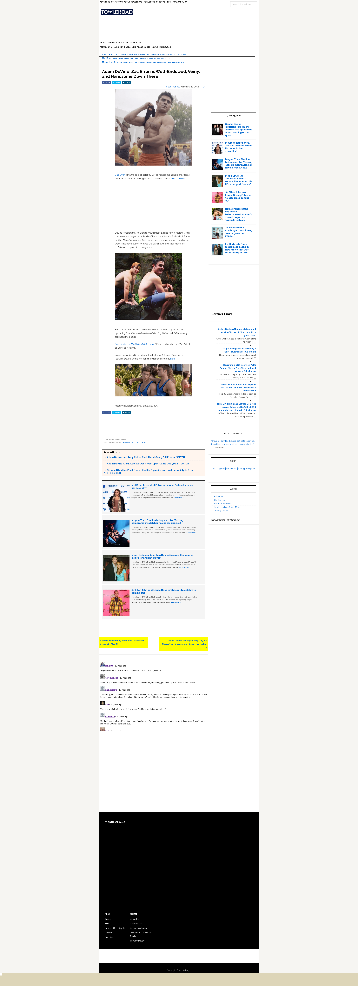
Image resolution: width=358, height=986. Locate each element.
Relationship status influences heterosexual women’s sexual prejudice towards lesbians (238, 214)
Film (107, 923)
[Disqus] (153, 696)
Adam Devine (129, 442)
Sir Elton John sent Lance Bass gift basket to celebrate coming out (238, 196)
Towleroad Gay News (180, 12)
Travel (108, 919)
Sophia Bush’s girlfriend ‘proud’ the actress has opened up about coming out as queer (144, 54)
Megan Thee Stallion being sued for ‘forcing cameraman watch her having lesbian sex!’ (143, 62)
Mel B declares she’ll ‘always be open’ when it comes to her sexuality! (136, 58)
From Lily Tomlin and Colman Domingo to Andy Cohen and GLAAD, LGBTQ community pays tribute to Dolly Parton (236, 407)
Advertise (218, 496)
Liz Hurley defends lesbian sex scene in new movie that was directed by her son (237, 248)
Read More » (179, 497)
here (172, 358)
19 (204, 86)
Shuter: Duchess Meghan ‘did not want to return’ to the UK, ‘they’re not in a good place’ (236, 332)
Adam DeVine (178, 178)
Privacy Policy (221, 510)
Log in (188, 970)
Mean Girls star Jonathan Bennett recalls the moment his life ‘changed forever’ (238, 180)
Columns (109, 932)
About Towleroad (222, 503)
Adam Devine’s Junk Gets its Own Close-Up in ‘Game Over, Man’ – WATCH (148, 463)
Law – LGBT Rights (115, 928)
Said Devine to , (135, 344)
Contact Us (219, 500)
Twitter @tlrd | (218, 468)
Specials (109, 937)
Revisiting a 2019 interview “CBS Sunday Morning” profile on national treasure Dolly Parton (238, 368)
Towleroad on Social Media (227, 507)
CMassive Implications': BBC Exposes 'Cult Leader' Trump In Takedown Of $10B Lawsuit (237, 387)
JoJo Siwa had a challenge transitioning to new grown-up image (238, 231)
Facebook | (232, 468)
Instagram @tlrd (246, 468)
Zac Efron (120, 175)
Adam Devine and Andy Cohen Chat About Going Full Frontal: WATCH (146, 457)
